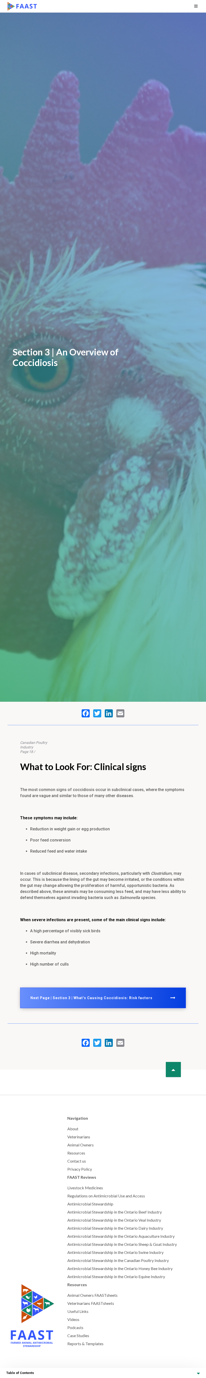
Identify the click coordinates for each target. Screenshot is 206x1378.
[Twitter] (97, 713)
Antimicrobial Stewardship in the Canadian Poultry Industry (118, 1260)
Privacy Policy (79, 1169)
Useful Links (77, 1311)
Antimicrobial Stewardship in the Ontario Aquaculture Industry (121, 1236)
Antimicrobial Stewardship (90, 1203)
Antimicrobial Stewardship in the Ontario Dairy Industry (115, 1228)
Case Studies (78, 1335)
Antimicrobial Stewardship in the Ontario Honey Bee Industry (120, 1268)
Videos (73, 1319)
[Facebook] (86, 713)
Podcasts (75, 1327)
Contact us (76, 1161)
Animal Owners (80, 1144)
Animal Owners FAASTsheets (92, 1295)
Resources (76, 1152)
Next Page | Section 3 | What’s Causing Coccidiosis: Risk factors (91, 998)
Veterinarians (78, 1136)
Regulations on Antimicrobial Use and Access (106, 1195)
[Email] (120, 713)
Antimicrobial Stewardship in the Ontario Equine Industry (116, 1276)
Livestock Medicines (85, 1187)
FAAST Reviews (81, 1177)
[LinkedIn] (109, 713)
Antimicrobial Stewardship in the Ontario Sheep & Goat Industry (122, 1244)
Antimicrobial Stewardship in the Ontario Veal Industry (114, 1220)
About (72, 1128)
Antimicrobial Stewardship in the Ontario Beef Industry (114, 1212)
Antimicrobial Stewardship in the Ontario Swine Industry (115, 1252)
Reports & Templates (85, 1343)
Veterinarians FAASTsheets (90, 1303)
